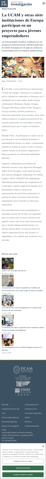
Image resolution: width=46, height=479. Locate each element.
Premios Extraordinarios (10, 417)
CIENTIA (27, 417)
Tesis (4, 413)
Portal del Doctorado (32, 426)
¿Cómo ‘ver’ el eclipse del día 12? (14, 271)
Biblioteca (28, 422)
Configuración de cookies (23, 461)
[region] (23, 461)
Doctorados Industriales (33, 413)
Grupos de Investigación (10, 426)
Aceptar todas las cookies (23, 475)
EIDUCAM (5, 405)
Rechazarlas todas (23, 468)
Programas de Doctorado (10, 409)
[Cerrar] (43, 446)
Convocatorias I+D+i (32, 405)
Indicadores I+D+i (31, 409)
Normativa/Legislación (9, 422)
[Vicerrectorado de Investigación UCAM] (4, 3)
